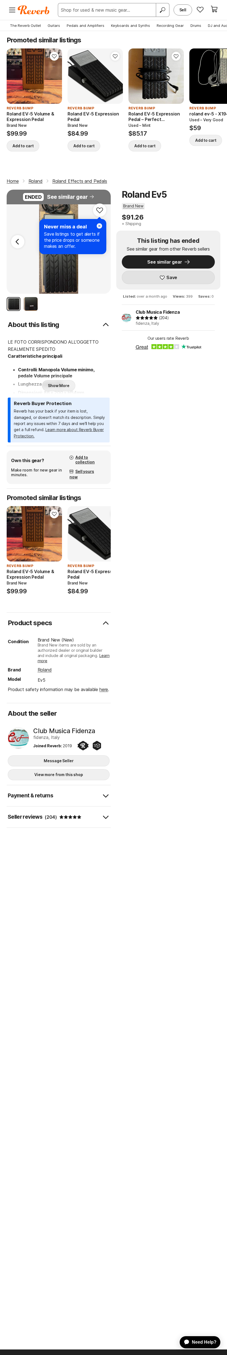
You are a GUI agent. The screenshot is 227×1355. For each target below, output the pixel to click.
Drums (195, 25)
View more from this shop (58, 774)
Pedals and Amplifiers (85, 25)
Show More (58, 385)
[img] (147, 318)
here (103, 689)
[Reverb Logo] (34, 10)
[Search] (162, 10)
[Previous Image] (17, 241)
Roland (45, 670)
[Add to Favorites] (54, 56)
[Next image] (54, 76)
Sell (182, 9)
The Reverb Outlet (25, 25)
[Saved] (200, 9)
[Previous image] (14, 76)
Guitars (54, 25)
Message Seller (58, 760)
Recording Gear (170, 25)
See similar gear (67, 197)
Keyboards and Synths (130, 25)
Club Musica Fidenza (158, 312)
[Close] (99, 225)
